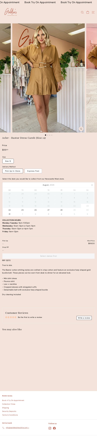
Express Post (33, 171)
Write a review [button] (84, 318)
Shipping (5, 408)
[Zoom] (81, 129)
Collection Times (8, 404)
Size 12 (8, 161)
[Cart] (88, 12)
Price (4, 145)
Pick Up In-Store (12, 171)
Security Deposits (9, 411)
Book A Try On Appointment (13, 400)
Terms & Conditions (10, 415)
